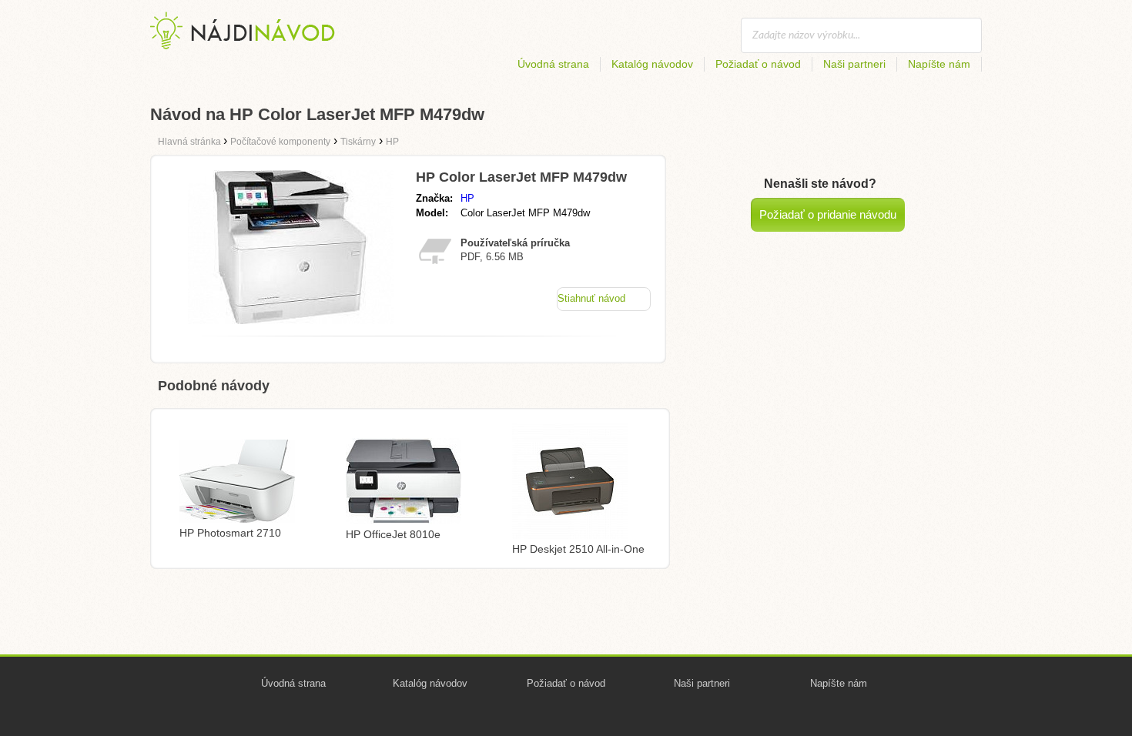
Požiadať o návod (758, 64)
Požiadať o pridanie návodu (827, 214)
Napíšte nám (939, 64)
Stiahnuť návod (591, 298)
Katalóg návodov (652, 64)
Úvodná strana (553, 64)
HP (467, 198)
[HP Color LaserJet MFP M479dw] (291, 319)
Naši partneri (854, 64)
